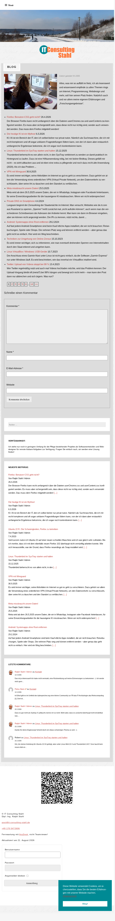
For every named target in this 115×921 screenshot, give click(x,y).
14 (31, 284)
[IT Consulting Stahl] (57, 26)
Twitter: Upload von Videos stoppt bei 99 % (28, 264)
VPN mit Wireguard (16, 171)
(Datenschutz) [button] (70, 896)
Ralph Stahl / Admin (23, 672)
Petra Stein (19, 689)
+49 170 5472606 (11, 828)
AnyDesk (23, 834)
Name (10, 352)
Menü (10, 5)
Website (10, 385)
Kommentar (12, 306)
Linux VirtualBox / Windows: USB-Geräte (27, 251)
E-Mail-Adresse (14, 368)
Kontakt (38, 672)
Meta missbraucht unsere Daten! (23, 188)
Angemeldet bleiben (15, 876)
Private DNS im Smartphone (21, 201)
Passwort (9, 863)
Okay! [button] (85, 904)
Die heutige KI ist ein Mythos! (21, 134)
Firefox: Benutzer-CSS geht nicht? (23, 117)
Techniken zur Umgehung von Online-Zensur (29, 239)
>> (36, 284)
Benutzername (12, 849)
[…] (55, 493)
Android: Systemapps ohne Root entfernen (28, 222)
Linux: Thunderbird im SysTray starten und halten (31, 151)
